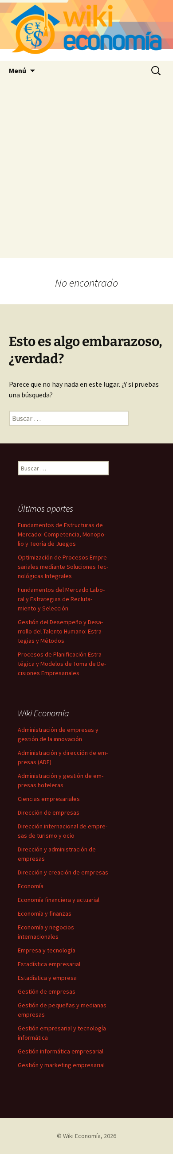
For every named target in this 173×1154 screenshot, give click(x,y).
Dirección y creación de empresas (63, 872)
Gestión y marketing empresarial (61, 1065)
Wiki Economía (82, 1136)
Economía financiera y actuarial (58, 900)
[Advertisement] (86, 171)
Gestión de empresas (46, 991)
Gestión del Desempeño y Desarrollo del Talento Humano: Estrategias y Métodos (60, 631)
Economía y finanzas (44, 913)
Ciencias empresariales (49, 799)
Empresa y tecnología (46, 950)
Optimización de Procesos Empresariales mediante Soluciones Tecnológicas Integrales (63, 566)
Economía (30, 886)
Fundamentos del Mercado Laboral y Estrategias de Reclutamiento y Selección (61, 599)
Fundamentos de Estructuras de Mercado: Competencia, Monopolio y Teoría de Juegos (62, 534)
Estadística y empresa (47, 978)
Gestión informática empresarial (60, 1051)
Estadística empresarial (49, 964)
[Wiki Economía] (86, 30)
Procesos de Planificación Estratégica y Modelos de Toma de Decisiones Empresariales (62, 663)
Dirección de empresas (48, 812)
